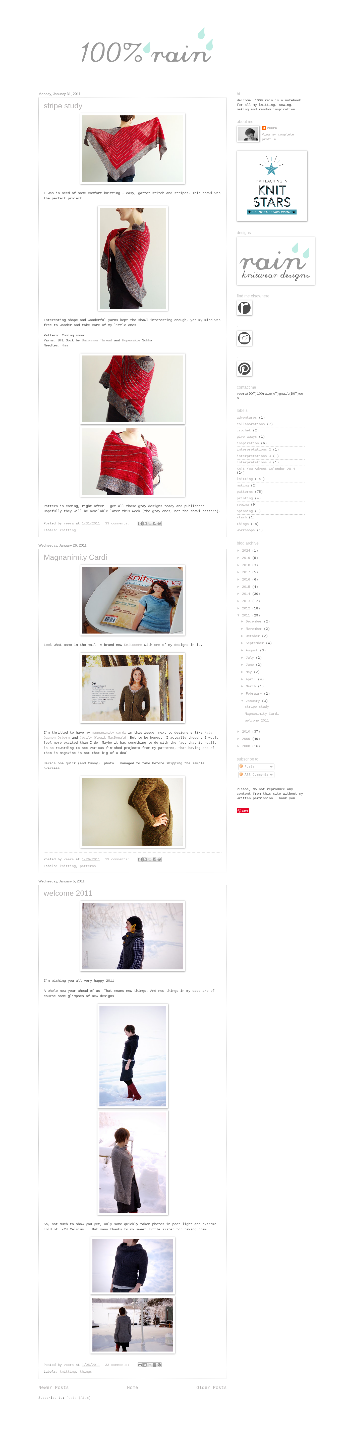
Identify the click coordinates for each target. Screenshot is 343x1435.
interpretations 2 (254, 450)
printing (245, 498)
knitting (68, 530)
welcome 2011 (68, 893)
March (252, 686)
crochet (244, 430)
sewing (243, 505)
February (255, 694)
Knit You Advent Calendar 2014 (266, 469)
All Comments (256, 775)
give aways (247, 437)
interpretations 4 (254, 462)
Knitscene (133, 645)
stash (242, 517)
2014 (247, 594)
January (254, 701)
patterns (88, 866)
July (251, 658)
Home (132, 1387)
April (252, 679)
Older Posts (211, 1387)
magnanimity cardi (109, 733)
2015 (247, 587)
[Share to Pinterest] (159, 523)
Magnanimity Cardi (75, 557)
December (255, 621)
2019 (247, 558)
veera (272, 128)
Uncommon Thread (97, 340)
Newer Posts (53, 1387)
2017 (247, 572)
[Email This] (140, 523)
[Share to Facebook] (154, 523)
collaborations (251, 424)
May (250, 672)
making (243, 485)
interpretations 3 (254, 456)
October (254, 636)
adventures (247, 418)
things (86, 1372)
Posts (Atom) (79, 1398)
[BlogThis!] (144, 523)
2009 (247, 739)
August (253, 650)
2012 (247, 608)
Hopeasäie (131, 340)
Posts (249, 767)
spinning (245, 511)
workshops (246, 530)
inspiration (248, 443)
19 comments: (118, 859)
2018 (247, 565)
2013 (247, 601)
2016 (247, 579)
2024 (247, 551)
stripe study (63, 106)
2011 (247, 615)
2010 (247, 732)
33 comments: (118, 523)
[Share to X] (149, 523)
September (256, 643)
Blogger (199, 1425)
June (251, 665)
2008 (247, 746)
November (255, 629)
